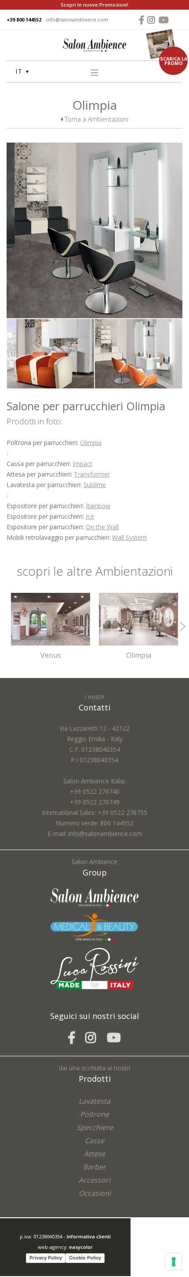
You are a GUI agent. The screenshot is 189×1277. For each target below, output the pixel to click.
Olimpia (91, 442)
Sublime (95, 485)
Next (180, 626)
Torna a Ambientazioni (95, 119)
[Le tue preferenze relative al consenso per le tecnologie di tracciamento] (173, 1261)
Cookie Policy (85, 1258)
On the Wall (102, 527)
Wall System (129, 537)
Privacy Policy (45, 1258)
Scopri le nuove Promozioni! (94, 4)
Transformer (92, 474)
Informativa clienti (89, 1236)
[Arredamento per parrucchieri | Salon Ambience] (95, 44)
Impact (82, 463)
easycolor (81, 1247)
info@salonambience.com (77, 19)
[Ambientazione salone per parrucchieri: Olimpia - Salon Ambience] (94, 230)
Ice (90, 516)
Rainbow (98, 506)
